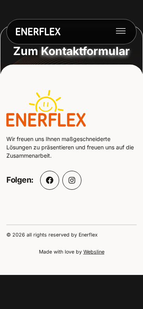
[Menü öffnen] (120, 31)
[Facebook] (49, 180)
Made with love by (71, 252)
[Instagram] (71, 180)
